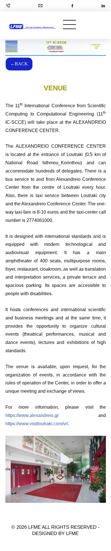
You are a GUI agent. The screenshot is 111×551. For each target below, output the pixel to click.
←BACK (19, 63)
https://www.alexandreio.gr (32, 415)
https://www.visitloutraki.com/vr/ (36, 423)
